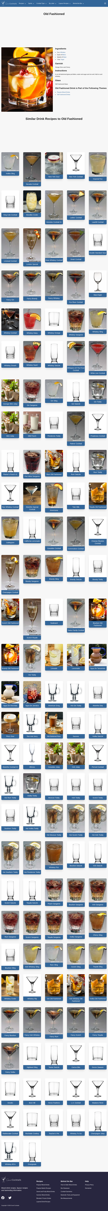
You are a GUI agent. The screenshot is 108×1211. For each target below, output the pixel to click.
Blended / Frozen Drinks (43, 1198)
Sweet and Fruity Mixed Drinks (45, 1191)
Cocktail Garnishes (66, 1191)
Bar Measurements (66, 1198)
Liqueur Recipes (64, 3)
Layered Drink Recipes (43, 1201)
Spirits (30, 3)
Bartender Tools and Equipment (70, 1195)
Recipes (21, 3)
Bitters (64, 54)
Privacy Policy (89, 1185)
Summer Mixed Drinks (43, 1195)
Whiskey (62, 52)
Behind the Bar (77, 3)
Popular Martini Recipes (43, 1188)
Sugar (62, 59)
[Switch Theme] (105, 3)
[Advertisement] (54, 33)
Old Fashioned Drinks (63, 94)
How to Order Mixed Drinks (69, 1185)
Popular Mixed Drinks (63, 92)
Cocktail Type (40, 3)
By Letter (51, 3)
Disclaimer (88, 1188)
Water (64, 57)
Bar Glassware (65, 1188)
